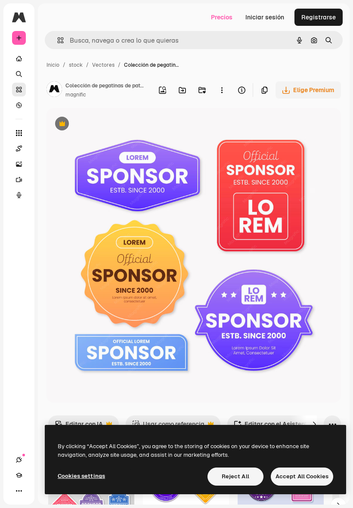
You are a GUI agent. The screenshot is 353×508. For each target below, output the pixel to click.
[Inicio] (19, 58)
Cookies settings (81, 476)
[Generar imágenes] (19, 164)
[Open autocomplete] (57, 40)
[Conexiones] (19, 460)
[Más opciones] (221, 90)
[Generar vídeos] (19, 179)
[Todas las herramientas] (19, 133)
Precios (221, 17)
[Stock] (19, 89)
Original (102, 125)
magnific (75, 94)
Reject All (235, 476)
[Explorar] (19, 105)
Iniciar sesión (264, 17)
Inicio (52, 65)
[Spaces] (19, 148)
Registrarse (318, 17)
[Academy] (19, 475)
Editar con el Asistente (272, 426)
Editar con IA (79, 426)
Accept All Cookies (302, 476)
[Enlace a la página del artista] (54, 90)
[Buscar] (19, 74)
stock (76, 65)
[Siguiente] (314, 424)
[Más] (19, 491)
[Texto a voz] (19, 195)
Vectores (103, 65)
